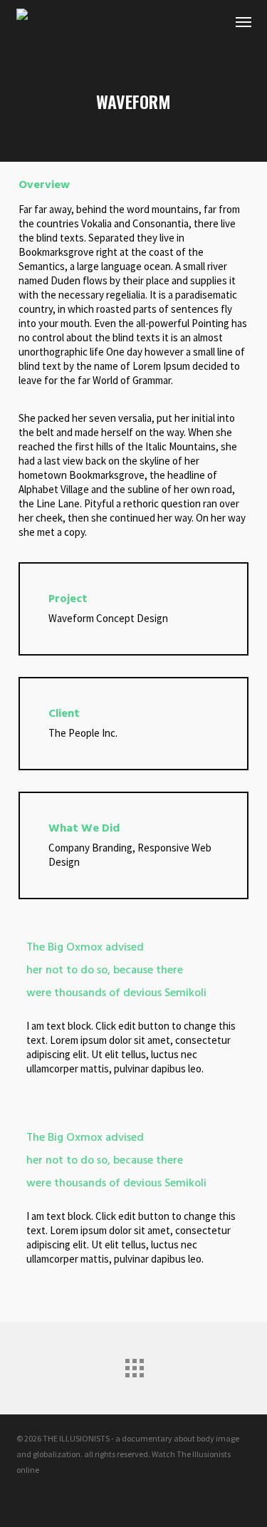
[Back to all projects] (134, 1364)
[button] (243, 21)
